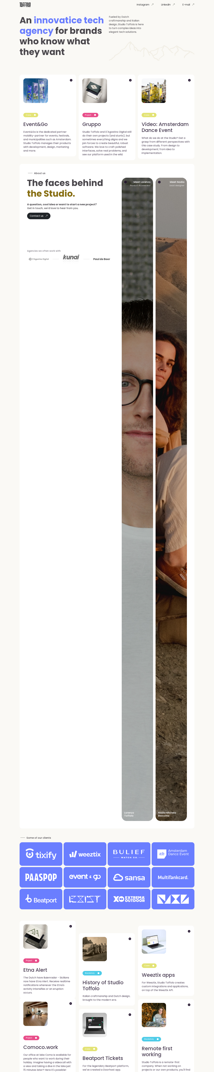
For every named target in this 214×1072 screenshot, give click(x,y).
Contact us (37, 216)
